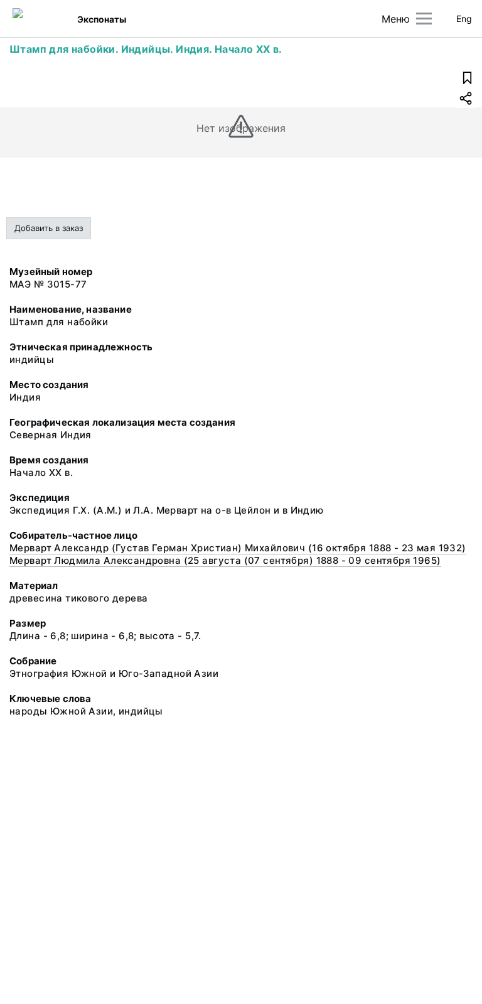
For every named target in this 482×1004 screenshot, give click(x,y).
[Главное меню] (424, 18)
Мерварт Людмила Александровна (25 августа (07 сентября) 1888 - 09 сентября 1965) (225, 560)
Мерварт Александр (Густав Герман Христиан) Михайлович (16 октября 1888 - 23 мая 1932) (237, 548)
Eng (464, 18)
